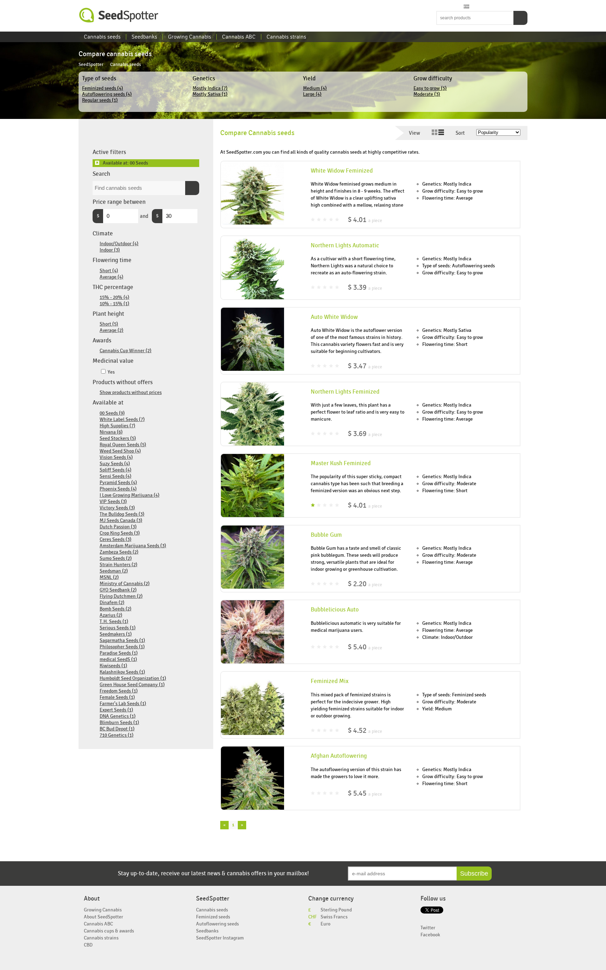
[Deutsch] (460, 7)
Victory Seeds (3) (117, 508)
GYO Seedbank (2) (118, 590)
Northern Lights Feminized (345, 391)
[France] (453, 7)
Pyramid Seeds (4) (118, 483)
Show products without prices (131, 392)
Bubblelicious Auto (335, 609)
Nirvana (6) (111, 432)
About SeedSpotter (103, 917)
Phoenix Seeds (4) (118, 489)
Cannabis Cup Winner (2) (126, 351)
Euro (325, 924)
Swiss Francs (334, 917)
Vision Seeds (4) (116, 457)
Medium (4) (315, 88)
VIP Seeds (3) (113, 501)
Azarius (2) (111, 615)
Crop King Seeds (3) (120, 533)
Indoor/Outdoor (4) (119, 244)
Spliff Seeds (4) (116, 470)
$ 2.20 (365, 584)
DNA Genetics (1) (118, 716)
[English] (440, 7)
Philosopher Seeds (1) (122, 647)
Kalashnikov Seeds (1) (122, 672)
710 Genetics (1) (117, 735)
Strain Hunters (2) (118, 565)
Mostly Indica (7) (210, 88)
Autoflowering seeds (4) (107, 94)
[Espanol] (466, 7)
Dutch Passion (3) (118, 527)
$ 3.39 (365, 287)
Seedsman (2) (114, 571)
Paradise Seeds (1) (119, 653)
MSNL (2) (109, 577)
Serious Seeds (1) (118, 628)
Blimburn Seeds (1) (119, 722)
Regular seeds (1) (100, 100)
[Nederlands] (446, 7)
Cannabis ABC (239, 37)
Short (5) (109, 324)
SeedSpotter (119, 15)
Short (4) (109, 271)
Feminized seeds (213, 917)
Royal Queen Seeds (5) (123, 445)
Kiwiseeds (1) (113, 666)
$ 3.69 (365, 433)
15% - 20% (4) (114, 297)
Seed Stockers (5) (118, 438)
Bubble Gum (326, 534)
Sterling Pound (336, 910)
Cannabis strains (286, 37)
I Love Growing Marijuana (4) (130, 495)
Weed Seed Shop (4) (120, 451)
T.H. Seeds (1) (114, 621)
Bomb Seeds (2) (116, 609)
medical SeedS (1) (118, 659)
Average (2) (111, 330)
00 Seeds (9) (112, 413)
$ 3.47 (365, 366)
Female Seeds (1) (117, 697)
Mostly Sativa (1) (210, 94)
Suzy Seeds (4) (115, 464)
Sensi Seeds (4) (116, 476)
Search (520, 18)
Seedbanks (144, 37)
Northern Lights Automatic (345, 245)
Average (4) (111, 277)
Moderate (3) (426, 94)
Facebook (430, 935)
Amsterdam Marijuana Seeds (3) (133, 546)
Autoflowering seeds (217, 924)
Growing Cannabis (189, 37)
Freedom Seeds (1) (119, 691)
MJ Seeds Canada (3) (121, 520)
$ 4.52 (365, 730)
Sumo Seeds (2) (116, 558)
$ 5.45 (365, 793)
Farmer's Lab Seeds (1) (123, 704)
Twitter (427, 928)
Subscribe (474, 873)
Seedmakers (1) (116, 634)
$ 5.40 (365, 647)
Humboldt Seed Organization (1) (133, 678)
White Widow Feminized (342, 170)
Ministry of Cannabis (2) (125, 584)
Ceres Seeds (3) (116, 539)
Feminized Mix (330, 681)
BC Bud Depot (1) (117, 729)
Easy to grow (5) (430, 88)
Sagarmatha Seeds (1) (122, 640)
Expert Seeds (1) (116, 710)
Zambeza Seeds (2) (119, 552)
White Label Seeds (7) (122, 419)
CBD (88, 945)
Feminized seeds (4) (102, 88)
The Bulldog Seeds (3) (122, 514)
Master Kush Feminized (341, 463)
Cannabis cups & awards (109, 931)
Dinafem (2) (112, 603)
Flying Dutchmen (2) (121, 596)
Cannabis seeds (102, 37)
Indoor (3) (110, 250)
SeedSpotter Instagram (220, 938)
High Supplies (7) (117, 426)
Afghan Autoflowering (339, 756)
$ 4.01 (365, 219)
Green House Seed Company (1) (132, 685)
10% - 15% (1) (114, 304)
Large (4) (312, 94)
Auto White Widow (334, 317)
